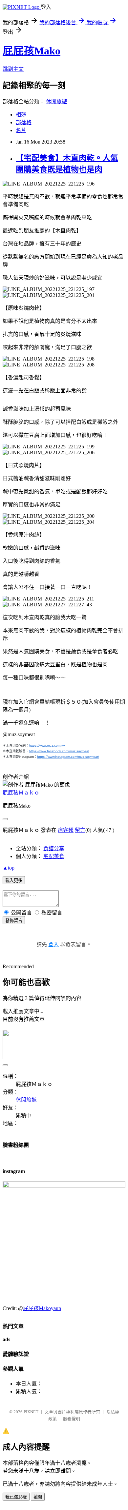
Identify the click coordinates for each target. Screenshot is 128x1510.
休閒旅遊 (56, 101)
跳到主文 (13, 69)
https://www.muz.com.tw (47, 745)
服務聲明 (71, 1418)
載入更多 (13, 880)
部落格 (24, 122)
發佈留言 (13, 920)
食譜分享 (53, 848)
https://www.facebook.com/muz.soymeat (59, 751)
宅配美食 (53, 856)
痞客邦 (66, 830)
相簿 (21, 114)
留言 (80, 830)
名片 (21, 130)
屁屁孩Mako (31, 51)
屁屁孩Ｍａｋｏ (21, 792)
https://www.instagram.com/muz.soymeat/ (68, 756)
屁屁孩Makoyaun (42, 1308)
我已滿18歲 (16, 1497)
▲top (8, 868)
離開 (37, 1497)
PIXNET (31, 1411)
